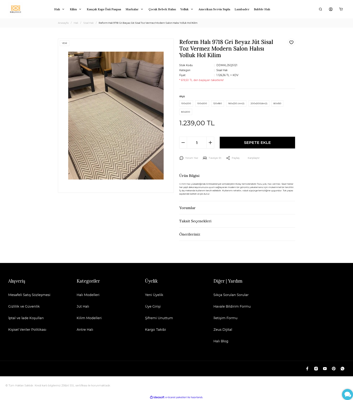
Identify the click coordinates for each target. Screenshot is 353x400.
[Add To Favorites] (291, 42)
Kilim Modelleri (89, 318)
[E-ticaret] (176, 397)
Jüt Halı (83, 306)
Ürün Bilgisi (189, 175)
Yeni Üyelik (154, 295)
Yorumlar (187, 207)
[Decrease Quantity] (183, 142)
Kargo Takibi (155, 330)
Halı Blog (220, 341)
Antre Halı (85, 330)
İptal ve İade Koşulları (26, 318)
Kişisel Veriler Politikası (27, 330)
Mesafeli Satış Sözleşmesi (29, 295)
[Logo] (15, 9)
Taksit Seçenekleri (195, 221)
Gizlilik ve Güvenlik (24, 306)
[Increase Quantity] (210, 142)
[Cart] (341, 9)
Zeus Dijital (222, 330)
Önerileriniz (189, 234)
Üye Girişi (153, 306)
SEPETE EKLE (257, 142)
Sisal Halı (221, 70)
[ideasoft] (157, 397)
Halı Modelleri (88, 295)
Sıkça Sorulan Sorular (231, 295)
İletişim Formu (225, 318)
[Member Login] (330, 9)
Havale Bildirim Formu (232, 306)
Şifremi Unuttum (159, 318)
